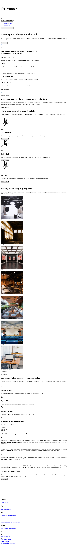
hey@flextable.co (5, 536)
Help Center (4, 528)
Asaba (5, 522)
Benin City (10, 522)
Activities (3, 509)
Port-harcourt (16, 522)
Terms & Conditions (10, 543)
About (2, 502)
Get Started (4, 43)
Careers (6, 502)
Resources (8, 509)
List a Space (7, 25)
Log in (2, 20)
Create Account (5, 138)
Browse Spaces (8, 23)
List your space (5, 515)
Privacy (3, 543)
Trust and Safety (11, 528)
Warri (2, 522)
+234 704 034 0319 (6, 539)
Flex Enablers (12, 515)
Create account (9, 20)
